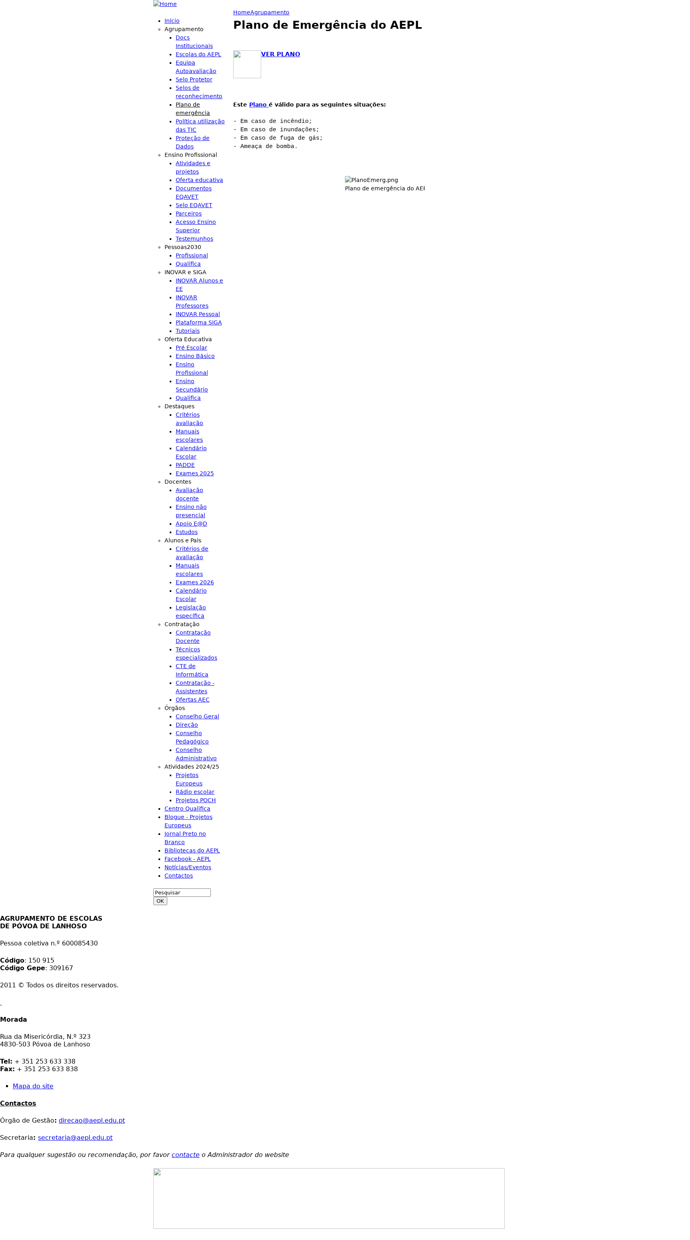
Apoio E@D (191, 523)
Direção (187, 725)
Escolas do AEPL (198, 54)
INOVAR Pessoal (198, 314)
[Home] (165, 4)
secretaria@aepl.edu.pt (75, 1137)
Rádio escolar (195, 792)
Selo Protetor (194, 79)
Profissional (192, 255)
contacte (186, 1155)
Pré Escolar (191, 347)
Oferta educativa (199, 180)
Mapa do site (33, 1086)
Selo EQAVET (194, 205)
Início (172, 21)
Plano (259, 104)
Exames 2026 (195, 582)
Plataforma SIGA (199, 322)
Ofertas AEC (193, 699)
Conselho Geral (197, 716)
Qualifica (188, 264)
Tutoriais (188, 331)
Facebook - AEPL (188, 859)
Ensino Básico (195, 356)
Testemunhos (194, 238)
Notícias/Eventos (188, 867)
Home (241, 12)
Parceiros (189, 213)
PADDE (185, 465)
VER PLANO (280, 54)
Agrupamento (269, 12)
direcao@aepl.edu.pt (92, 1120)
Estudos (187, 532)
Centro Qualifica (187, 808)
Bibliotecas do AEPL (192, 850)
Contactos (179, 875)
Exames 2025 (195, 473)
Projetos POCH (196, 800)
